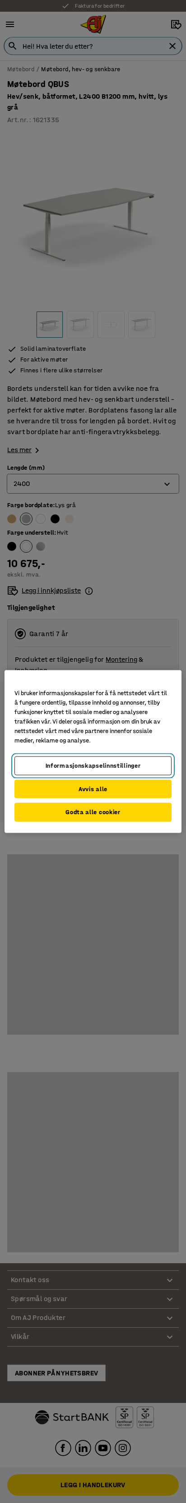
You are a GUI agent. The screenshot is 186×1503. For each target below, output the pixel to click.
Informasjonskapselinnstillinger (93, 766)
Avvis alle (93, 789)
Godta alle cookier (93, 812)
